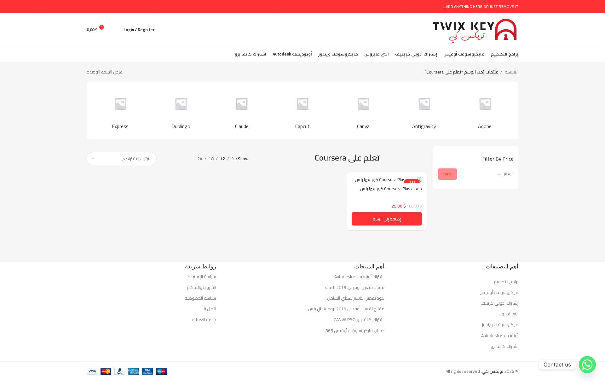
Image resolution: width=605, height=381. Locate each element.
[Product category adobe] (485, 110)
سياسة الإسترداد (201, 277)
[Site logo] (474, 29)
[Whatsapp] (587, 364)
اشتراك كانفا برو (504, 346)
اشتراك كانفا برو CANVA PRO (359, 319)
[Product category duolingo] (181, 110)
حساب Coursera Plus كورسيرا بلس (391, 189)
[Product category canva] (363, 110)
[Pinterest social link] (104, 7)
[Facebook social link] (119, 7)
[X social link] (112, 7)
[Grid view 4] (166, 158)
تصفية (447, 174)
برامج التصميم (506, 282)
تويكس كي (492, 371)
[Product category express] (120, 110)
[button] (387, 219)
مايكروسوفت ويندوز (500, 324)
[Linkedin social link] (97, 7)
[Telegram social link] (90, 7)
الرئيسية (511, 71)
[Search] (115, 29)
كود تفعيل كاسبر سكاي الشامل (355, 298)
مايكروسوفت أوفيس (499, 292)
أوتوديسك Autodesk (499, 335)
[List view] (186, 158)
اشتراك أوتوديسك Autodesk (359, 277)
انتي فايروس (507, 314)
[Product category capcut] (302, 110)
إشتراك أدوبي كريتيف (499, 303)
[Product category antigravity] (424, 110)
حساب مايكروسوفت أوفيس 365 (355, 330)
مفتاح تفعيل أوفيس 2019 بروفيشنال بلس (346, 309)
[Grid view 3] (176, 158)
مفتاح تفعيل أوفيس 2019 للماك (354, 287)
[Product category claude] (242, 110)
